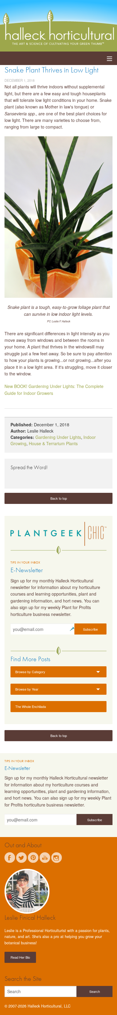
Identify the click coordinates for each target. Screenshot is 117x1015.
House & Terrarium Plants (53, 443)
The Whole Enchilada (30, 706)
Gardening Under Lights (58, 437)
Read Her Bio (20, 957)
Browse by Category (30, 671)
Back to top (58, 498)
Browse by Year (26, 689)
